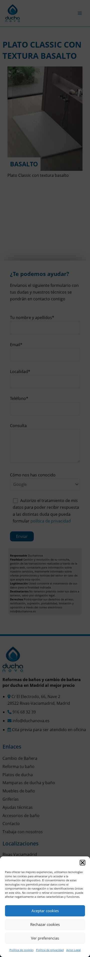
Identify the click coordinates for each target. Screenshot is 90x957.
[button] (82, 862)
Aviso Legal (73, 950)
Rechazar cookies (45, 924)
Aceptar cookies (45, 910)
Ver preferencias (45, 938)
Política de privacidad (50, 950)
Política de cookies (22, 950)
